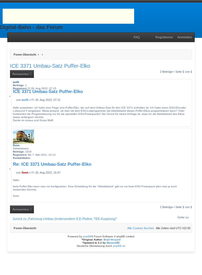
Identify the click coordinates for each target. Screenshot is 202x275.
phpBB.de (119, 245)
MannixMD (113, 242)
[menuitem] (135, 37)
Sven (16, 145)
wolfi (16, 82)
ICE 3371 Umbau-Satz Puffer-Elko (50, 65)
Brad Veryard (112, 239)
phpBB (87, 236)
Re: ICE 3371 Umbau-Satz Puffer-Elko (52, 164)
